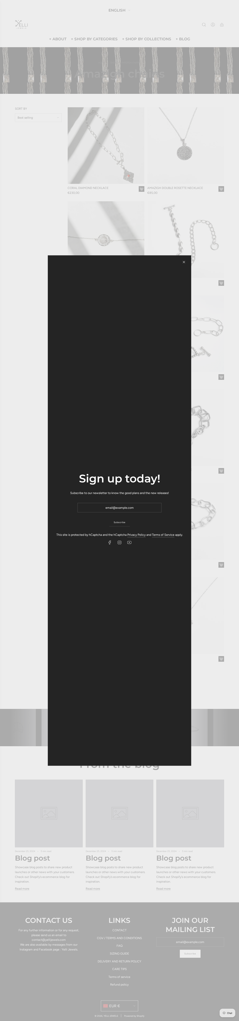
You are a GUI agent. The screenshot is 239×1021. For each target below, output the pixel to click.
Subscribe (119, 522)
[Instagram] (119, 542)
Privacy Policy (136, 535)
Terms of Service (163, 535)
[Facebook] (109, 542)
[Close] (183, 261)
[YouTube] (129, 542)
